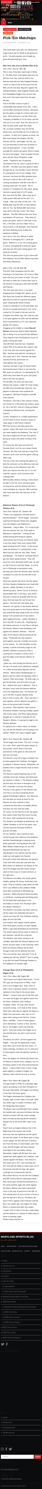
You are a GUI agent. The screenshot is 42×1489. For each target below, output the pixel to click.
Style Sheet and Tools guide (27, 1246)
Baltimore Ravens (10, 29)
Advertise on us (17, 1251)
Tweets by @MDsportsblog (11, 1479)
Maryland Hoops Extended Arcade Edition (20, 1307)
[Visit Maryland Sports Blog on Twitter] (2, 1345)
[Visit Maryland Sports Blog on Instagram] (2, 1450)
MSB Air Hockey (10, 1312)
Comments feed (9, 1428)
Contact (27, 1251)
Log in (5, 1417)
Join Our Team (5, 1251)
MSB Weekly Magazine (12, 1338)
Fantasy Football (24, 29)
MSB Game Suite (9, 1302)
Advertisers (36, 1251)
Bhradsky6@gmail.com (10, 1469)
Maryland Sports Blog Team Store (15, 1297)
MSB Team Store (9, 1332)
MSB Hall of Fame (10, 1327)
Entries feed (7, 1422)
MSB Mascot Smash (12, 1317)
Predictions (8, 33)
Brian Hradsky (10, 42)
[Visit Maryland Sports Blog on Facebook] (7, 1345)
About (3, 1246)
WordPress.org (8, 1433)
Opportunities (11, 1246)
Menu (10, 23)
